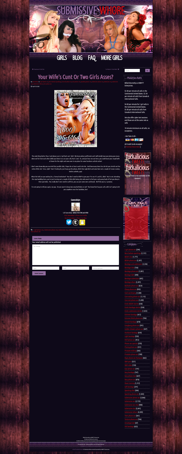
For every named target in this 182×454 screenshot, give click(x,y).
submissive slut (73, 230)
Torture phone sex (131, 419)
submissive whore (84, 230)
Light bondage (130, 336)
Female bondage (130, 322)
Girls (62, 57)
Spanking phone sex (86, 81)
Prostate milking (130, 350)
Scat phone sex (130, 369)
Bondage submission (132, 278)
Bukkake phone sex (131, 285)
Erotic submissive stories (133, 311)
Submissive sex (108, 81)
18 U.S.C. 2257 (86, 446)
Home (81, 446)
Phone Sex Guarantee (94, 446)
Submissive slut (130, 408)
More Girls (111, 57)
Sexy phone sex (76, 81)
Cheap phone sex (130, 289)
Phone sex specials (131, 343)
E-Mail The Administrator (77, 449)
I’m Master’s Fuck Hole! (111, 69)
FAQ (91, 57)
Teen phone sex (48, 84)
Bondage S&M (129, 275)
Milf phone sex (130, 340)
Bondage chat (129, 267)
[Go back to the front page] (91, 29)
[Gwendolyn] (75, 207)
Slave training (130, 383)
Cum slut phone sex (67, 81)
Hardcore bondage (131, 332)
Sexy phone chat (130, 376)
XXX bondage (129, 426)
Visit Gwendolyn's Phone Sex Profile (75, 215)
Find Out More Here (133, 147)
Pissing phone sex (131, 347)
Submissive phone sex (97, 81)
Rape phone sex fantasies (133, 358)
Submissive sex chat (131, 405)
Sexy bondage (129, 372)
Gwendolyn (35, 81)
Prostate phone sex (131, 354)
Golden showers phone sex (134, 329)
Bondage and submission (133, 264)
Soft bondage (129, 387)
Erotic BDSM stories (131, 304)
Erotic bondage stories (132, 307)
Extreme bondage (131, 314)
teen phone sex (35, 231)
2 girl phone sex (44, 81)
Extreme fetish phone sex (133, 318)
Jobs (101, 446)
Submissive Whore (38, 84)
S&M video (128, 365)
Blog (77, 57)
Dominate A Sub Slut (39, 69)
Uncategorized (130, 423)
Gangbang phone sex (132, 325)
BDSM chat (128, 257)
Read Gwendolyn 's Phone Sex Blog (75, 218)
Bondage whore (130, 282)
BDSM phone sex (130, 260)
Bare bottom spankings (55, 81)
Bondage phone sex (131, 271)
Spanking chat (130, 390)
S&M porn (128, 361)
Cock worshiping (130, 293)
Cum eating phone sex (132, 296)
